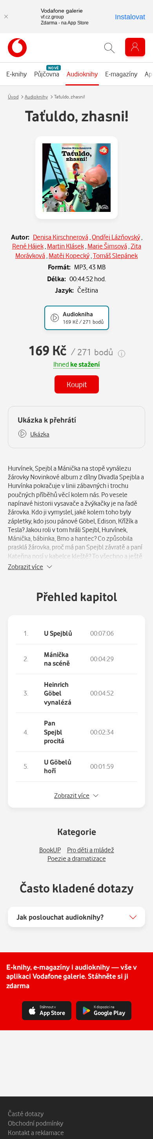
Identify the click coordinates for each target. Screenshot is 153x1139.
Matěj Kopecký (69, 255)
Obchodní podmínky (35, 1123)
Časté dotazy (26, 1113)
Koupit (77, 384)
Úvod (13, 97)
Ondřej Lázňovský (116, 237)
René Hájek (28, 246)
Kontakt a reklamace (36, 1132)
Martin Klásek (65, 246)
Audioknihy (36, 97)
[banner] (17, 47)
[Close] (6, 16)
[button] (33, 434)
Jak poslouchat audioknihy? (60, 917)
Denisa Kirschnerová (60, 237)
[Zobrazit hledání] (109, 48)
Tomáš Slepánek (115, 255)
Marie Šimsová (107, 246)
